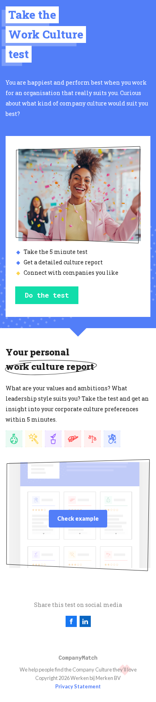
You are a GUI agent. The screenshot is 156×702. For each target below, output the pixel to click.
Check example (78, 518)
